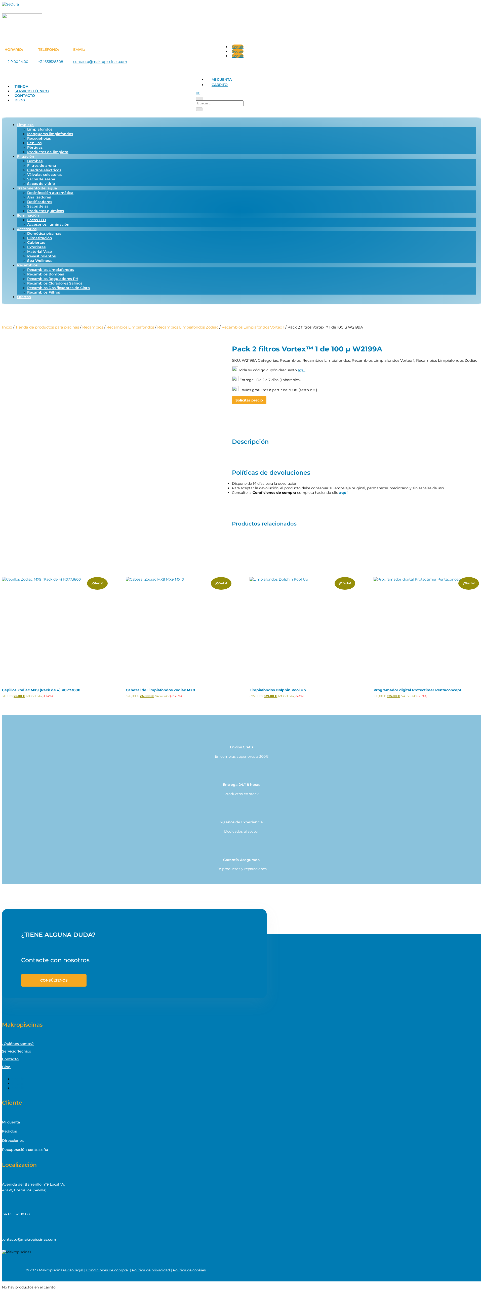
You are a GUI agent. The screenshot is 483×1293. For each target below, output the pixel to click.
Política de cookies (189, 1270)
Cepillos (34, 143)
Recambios (27, 265)
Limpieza (25, 125)
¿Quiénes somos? (18, 1043)
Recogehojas (39, 138)
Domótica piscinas (44, 233)
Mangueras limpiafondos (50, 134)
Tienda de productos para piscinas (47, 327)
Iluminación (28, 215)
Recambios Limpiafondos (50, 269)
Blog (20, 100)
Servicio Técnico (32, 91)
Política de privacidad (151, 1270)
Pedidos (9, 1131)
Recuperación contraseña (25, 1149)
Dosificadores (39, 201)
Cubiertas (36, 242)
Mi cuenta (222, 79)
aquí (301, 370)
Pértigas (35, 147)
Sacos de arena (41, 179)
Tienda (21, 86)
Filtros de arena (41, 165)
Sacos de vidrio (41, 183)
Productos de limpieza (47, 152)
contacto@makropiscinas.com (100, 61)
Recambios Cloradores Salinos (54, 283)
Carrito (220, 85)
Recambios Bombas (45, 274)
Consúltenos (54, 980)
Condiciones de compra (107, 1270)
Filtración (25, 156)
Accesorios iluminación (48, 224)
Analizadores (39, 197)
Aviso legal (73, 1270)
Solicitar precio (249, 400)
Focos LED (36, 220)
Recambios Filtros (43, 292)
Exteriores (36, 247)
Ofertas (24, 297)
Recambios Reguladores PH (52, 278)
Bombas (35, 161)
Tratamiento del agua (37, 188)
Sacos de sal (38, 206)
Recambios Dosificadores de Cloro (58, 288)
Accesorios (26, 229)
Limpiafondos (39, 129)
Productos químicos (45, 211)
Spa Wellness (39, 260)
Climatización (39, 238)
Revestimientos (41, 256)
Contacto (25, 95)
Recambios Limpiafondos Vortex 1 (253, 327)
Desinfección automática (50, 192)
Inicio (7, 327)
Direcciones (13, 1140)
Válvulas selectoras (44, 174)
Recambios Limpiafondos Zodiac (187, 327)
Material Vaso (39, 251)
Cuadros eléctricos (44, 170)
